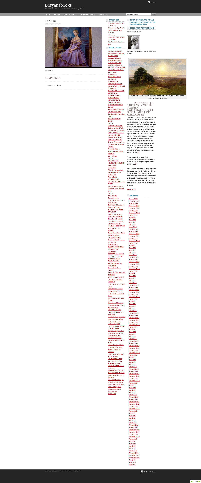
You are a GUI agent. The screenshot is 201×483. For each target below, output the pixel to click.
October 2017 (133, 238)
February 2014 (133, 341)
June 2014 (132, 332)
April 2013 (132, 364)
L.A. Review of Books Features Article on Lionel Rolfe (116, 340)
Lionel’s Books (112, 156)
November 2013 (134, 348)
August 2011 (133, 411)
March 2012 (133, 395)
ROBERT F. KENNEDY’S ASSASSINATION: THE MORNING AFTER (116, 256)
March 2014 (133, 339)
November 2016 (134, 264)
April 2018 (132, 224)
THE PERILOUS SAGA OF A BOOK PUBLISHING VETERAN (116, 279)
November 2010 (134, 432)
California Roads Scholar (116, 23)
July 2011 (132, 413)
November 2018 (134, 208)
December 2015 (134, 290)
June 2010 (132, 444)
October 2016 (133, 266)
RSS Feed (153, 2)
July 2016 (132, 273)
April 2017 (132, 252)
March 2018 (133, 227)
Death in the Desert (114, 102)
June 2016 (132, 276)
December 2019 (134, 201)
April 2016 (132, 280)
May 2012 (132, 390)
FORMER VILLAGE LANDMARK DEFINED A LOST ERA (116, 366)
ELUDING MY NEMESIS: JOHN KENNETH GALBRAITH (116, 249)
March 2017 (133, 255)
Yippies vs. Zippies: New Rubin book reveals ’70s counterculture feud (116, 333)
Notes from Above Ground (116, 37)
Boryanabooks (58, 5)
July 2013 (132, 357)
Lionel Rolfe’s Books (86, 14)
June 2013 (132, 360)
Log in (154, 471)
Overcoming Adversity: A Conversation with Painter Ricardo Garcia (116, 305)
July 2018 (132, 217)
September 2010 (134, 437)
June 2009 (132, 462)
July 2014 (132, 329)
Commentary (112, 25)
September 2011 (134, 409)
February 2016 (133, 285)
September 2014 (134, 325)
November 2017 (134, 236)
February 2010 (133, 453)
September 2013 (134, 353)
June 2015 (132, 304)
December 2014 (134, 318)
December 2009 (134, 455)
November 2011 (134, 404)
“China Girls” (112, 175)
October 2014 (133, 322)
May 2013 (132, 362)
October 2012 (133, 378)
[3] (139, 173)
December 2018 (134, 206)
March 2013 (133, 367)
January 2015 (133, 315)
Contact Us (103, 14)
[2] (135, 164)
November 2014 (134, 320)
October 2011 (133, 406)
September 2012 (134, 381)
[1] (138, 152)
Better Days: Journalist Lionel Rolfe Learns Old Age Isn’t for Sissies (115, 221)
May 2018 (132, 222)
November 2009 (134, 458)
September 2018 (134, 213)
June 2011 (132, 416)
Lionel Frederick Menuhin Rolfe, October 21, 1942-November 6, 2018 (116, 133)
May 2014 (132, 334)
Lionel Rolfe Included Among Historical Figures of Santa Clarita (116, 53)
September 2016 (134, 269)
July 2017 (132, 245)
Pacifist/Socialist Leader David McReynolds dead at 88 (116, 189)
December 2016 (134, 262)
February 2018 (133, 229)
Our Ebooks (112, 39)
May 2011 (132, 418)
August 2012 (133, 383)
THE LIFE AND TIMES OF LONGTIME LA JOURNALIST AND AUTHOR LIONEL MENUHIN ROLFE (116, 95)
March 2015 (133, 311)
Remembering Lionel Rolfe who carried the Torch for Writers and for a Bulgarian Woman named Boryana (116, 142)
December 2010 (134, 430)
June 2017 (132, 248)
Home (48, 14)
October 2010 (133, 434)
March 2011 (132, 423)
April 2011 (132, 420)
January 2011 (133, 427)
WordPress (147, 471)
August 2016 (133, 271)
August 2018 (133, 215)
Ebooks (57, 14)
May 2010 (132, 446)
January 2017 (133, 259)
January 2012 (133, 399)
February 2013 (133, 369)
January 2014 (133, 343)
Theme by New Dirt (74, 471)
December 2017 (134, 234)
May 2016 (132, 278)
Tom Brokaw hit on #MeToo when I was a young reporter (115, 263)
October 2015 (133, 294)
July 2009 (132, 460)
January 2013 (133, 371)
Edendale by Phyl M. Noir (116, 28)
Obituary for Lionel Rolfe (115, 128)
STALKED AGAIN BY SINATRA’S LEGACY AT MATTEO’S (115, 312)
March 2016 (133, 283)
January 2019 (133, 203)
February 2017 (133, 257)
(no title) (110, 123)
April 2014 (132, 336)
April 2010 (132, 448)
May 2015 (132, 306)
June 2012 (132, 388)
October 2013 (133, 350)
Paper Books (69, 14)
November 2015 (134, 292)
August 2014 (133, 327)
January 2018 (133, 231)
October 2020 (133, 199)
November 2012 (134, 376)
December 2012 (134, 374)
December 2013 (134, 346)
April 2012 (132, 392)
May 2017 (132, 250)
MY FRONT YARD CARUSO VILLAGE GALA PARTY (116, 182)
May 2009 (132, 465)
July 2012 (132, 385)
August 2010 (133, 439)
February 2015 (133, 313)
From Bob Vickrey (113, 149)
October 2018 (133, 210)
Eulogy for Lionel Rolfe (115, 126)
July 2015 (132, 301)
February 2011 (133, 425)
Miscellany (111, 35)
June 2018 (132, 220)
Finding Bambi (112, 177)
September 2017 (134, 241)
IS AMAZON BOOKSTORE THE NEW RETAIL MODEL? (116, 228)
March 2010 (133, 451)
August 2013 (133, 355)
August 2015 (133, 299)
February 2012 (133, 397)
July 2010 (132, 441)
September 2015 (134, 297)
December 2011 (134, 402)
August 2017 (133, 243)
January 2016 (133, 287)
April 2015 (132, 308)
